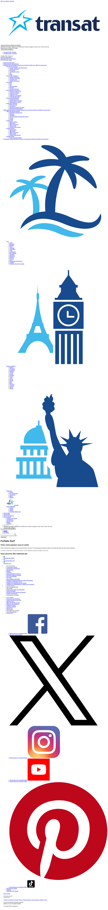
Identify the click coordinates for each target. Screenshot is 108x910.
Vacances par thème (9, 558)
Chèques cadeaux (11, 606)
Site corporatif (7, 517)
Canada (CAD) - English (10, 52)
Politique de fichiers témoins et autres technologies (19, 580)
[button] (5, 531)
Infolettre (8, 889)
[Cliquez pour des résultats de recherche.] (18, 525)
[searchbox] (10, 525)
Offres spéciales (27, 110)
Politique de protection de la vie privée (16, 583)
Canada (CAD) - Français (10, 53)
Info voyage (7, 513)
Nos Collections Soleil (12, 587)
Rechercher (3, 537)
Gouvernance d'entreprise (13, 568)
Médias (8, 571)
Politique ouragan (11, 605)
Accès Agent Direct (11, 612)
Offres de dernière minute (13, 602)
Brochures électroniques (12, 604)
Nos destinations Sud (9, 560)
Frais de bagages (11, 591)
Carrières (8, 572)
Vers (15, 535)
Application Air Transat (12, 891)
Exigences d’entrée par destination (15, 589)
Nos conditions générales (13, 579)
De (15, 534)
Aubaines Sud (7, 563)
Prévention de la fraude (12, 595)
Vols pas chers (10, 601)
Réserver (25, 65)
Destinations (26, 139)
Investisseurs (9, 570)
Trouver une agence (9, 515)
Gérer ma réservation (6, 57)
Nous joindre (7, 514)
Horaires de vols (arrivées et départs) (16, 592)
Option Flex (9, 608)
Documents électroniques (13, 598)
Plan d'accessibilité (11, 576)
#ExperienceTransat (11, 888)
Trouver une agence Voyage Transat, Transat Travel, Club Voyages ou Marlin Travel (25, 900)
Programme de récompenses (8, 58)
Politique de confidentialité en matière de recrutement (20, 584)
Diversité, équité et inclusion (13, 575)
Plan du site (9, 609)
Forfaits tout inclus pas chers (13, 600)
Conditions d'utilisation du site (14, 581)
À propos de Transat (11, 567)
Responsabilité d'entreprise (13, 573)
